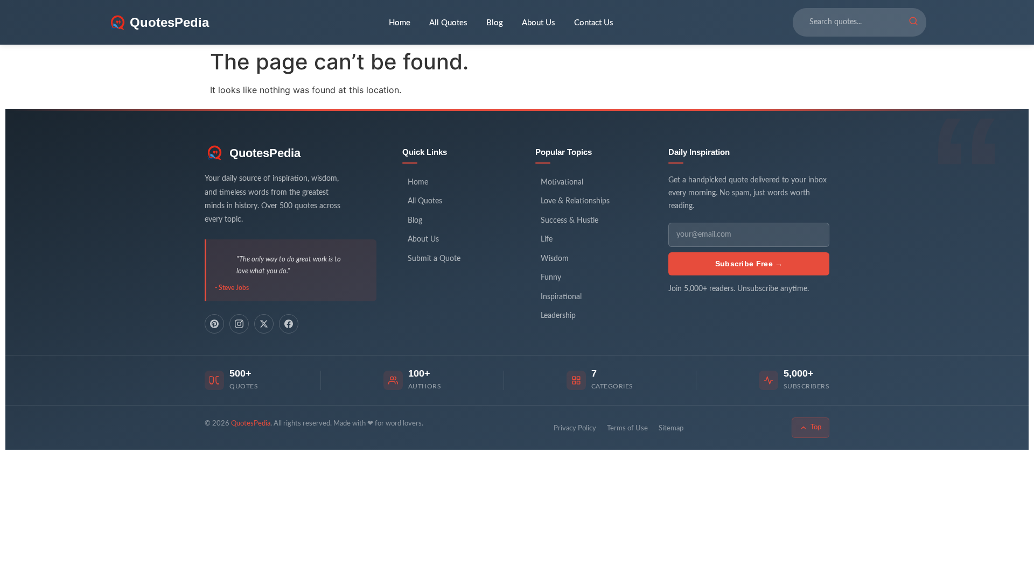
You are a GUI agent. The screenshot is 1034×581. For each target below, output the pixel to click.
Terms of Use (627, 428)
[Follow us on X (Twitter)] (264, 324)
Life (547, 239)
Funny (551, 277)
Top (816, 427)
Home (399, 23)
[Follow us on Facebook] (288, 324)
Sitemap (671, 428)
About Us (538, 23)
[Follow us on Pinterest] (214, 324)
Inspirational (561, 297)
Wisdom (555, 259)
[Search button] (913, 22)
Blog (494, 23)
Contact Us (593, 23)
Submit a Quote (434, 259)
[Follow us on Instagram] (239, 324)
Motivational (562, 182)
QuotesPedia (265, 153)
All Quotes (448, 23)
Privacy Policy (575, 428)
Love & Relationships (575, 201)
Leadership (558, 316)
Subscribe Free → (749, 263)
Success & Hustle (569, 220)
